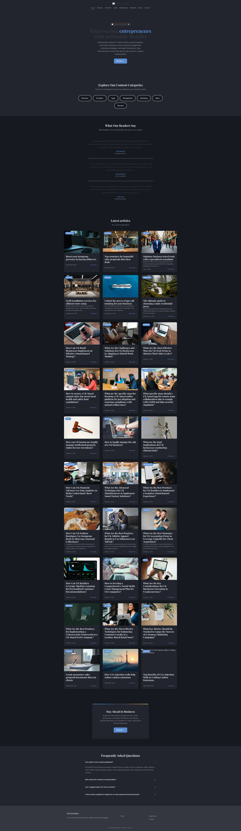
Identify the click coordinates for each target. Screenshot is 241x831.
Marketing (133, 8)
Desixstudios (120, 3)
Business (100, 8)
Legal (115, 8)
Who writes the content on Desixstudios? (100, 780)
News (140, 8)
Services (147, 8)
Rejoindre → (120, 730)
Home (93, 8)
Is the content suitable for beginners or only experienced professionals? (112, 794)
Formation (108, 8)
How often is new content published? (99, 762)
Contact (151, 819)
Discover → (120, 61)
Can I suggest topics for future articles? (100, 787)
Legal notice (153, 816)
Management (123, 8)
